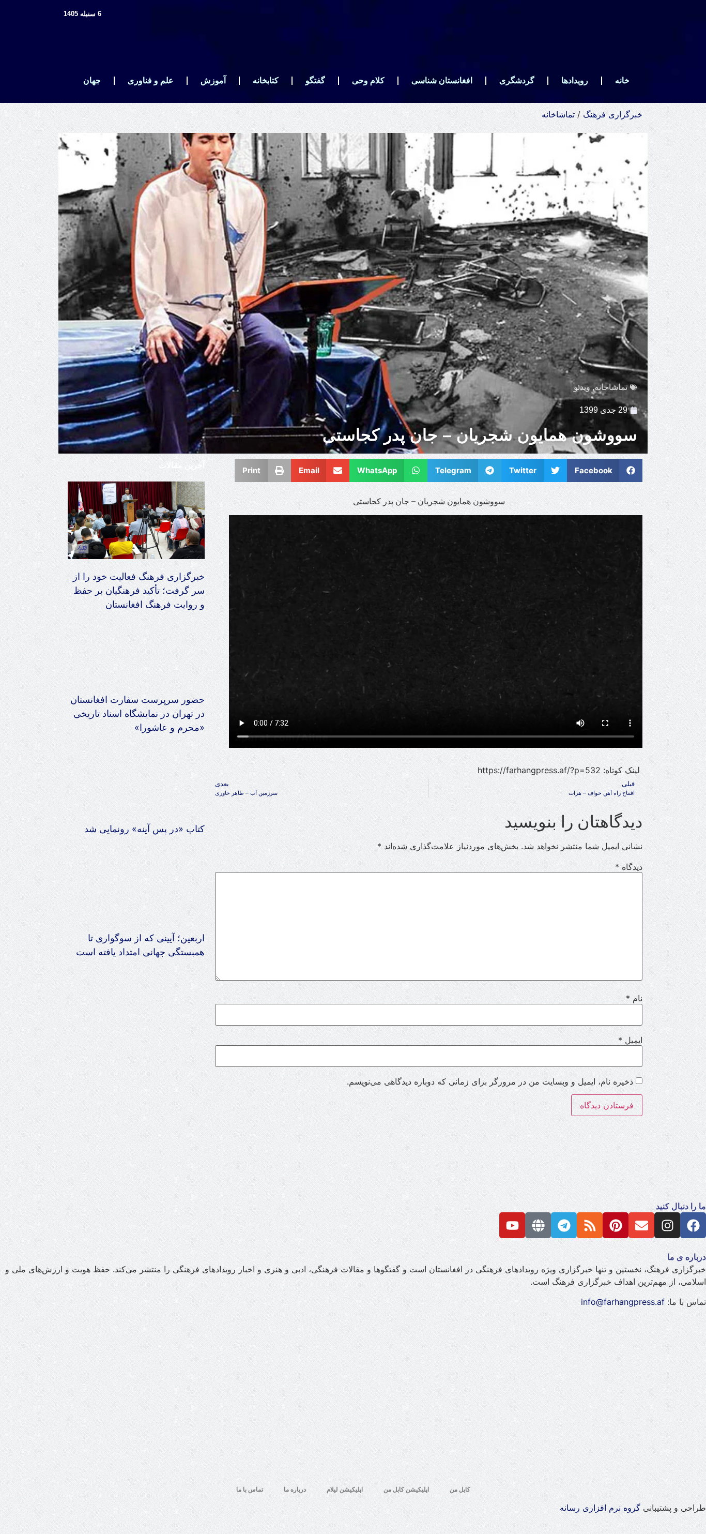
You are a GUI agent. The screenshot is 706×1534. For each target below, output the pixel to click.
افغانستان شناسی (441, 80)
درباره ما (295, 1489)
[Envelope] (641, 1225)
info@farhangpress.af (623, 1302)
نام (634, 998)
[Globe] (538, 1225)
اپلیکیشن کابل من (406, 1489)
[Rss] (590, 1225)
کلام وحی (368, 80)
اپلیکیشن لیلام (345, 1489)
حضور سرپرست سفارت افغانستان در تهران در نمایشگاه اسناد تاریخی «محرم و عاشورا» (137, 713)
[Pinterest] (615, 1225)
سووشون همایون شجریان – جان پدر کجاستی (480, 435)
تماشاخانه (558, 114)
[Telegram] (564, 1225)
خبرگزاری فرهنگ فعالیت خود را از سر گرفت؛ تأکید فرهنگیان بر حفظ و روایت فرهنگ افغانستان (139, 590)
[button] (605, 470)
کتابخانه (266, 80)
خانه (622, 80)
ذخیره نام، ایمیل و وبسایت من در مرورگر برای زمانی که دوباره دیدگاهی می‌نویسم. (490, 1081)
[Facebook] (693, 1225)
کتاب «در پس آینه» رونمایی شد (144, 828)
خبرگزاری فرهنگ (612, 114)
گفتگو (315, 80)
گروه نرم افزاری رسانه (600, 1507)
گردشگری (516, 80)
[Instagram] (667, 1225)
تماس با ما (249, 1489)
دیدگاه (628, 867)
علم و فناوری (151, 80)
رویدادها (574, 80)
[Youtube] (512, 1225)
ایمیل (630, 1040)
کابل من (460, 1489)
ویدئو (582, 387)
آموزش (213, 80)
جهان (92, 80)
